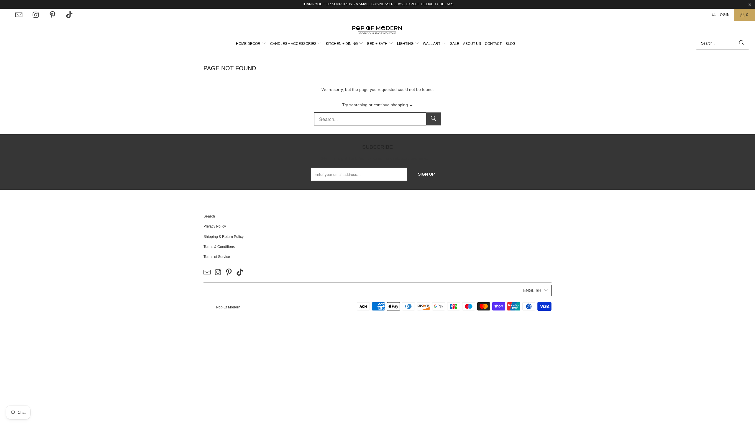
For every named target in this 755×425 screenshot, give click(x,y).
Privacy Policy (214, 226)
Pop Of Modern (228, 307)
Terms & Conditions (219, 247)
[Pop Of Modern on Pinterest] (52, 14)
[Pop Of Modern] (377, 30)
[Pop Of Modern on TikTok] (69, 14)
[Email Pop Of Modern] (18, 14)
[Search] (741, 43)
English (532, 290)
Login (724, 15)
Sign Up (426, 174)
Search (209, 216)
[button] (251, 44)
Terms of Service (216, 257)
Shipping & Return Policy (223, 237)
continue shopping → (393, 104)
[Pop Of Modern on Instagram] (35, 14)
